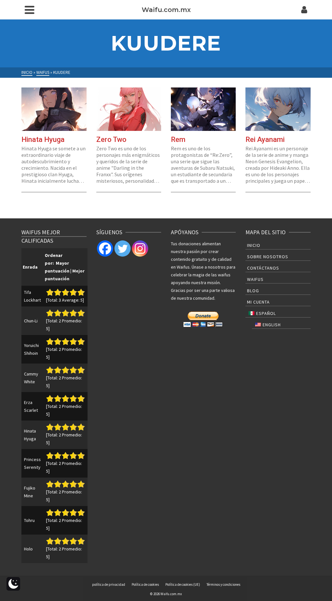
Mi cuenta (258, 302)
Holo (28, 549)
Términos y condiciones (223, 584)
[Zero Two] (128, 109)
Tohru (29, 520)
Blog (253, 291)
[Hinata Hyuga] (53, 109)
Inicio (253, 245)
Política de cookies (145, 584)
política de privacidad (108, 584)
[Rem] (203, 109)
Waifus (255, 279)
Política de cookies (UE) (182, 584)
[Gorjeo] (122, 248)
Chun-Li (31, 321)
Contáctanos (263, 268)
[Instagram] (140, 248)
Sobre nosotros (267, 257)
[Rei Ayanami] (277, 109)
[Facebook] (105, 248)
